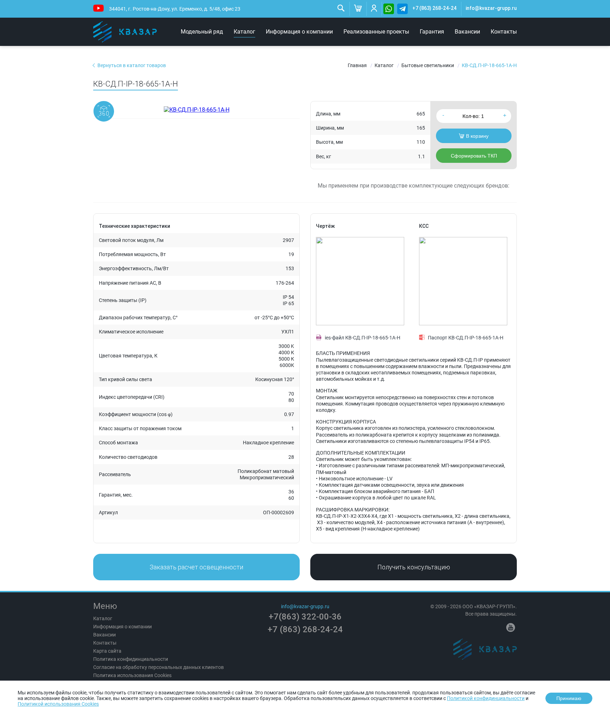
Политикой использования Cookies (58, 704)
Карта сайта (107, 651)
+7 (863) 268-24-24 (434, 8)
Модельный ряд (202, 31)
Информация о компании (299, 31)
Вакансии (467, 31)
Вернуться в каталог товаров (131, 65)
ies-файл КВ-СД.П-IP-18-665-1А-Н (362, 337)
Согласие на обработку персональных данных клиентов (158, 667)
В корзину (477, 136)
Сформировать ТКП (474, 156)
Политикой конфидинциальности (486, 698)
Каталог (244, 31)
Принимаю (568, 698)
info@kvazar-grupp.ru (491, 8)
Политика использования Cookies (132, 675)
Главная (357, 65)
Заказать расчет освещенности (196, 567)
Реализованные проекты (376, 31)
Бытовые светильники (427, 65)
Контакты (504, 31)
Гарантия (432, 31)
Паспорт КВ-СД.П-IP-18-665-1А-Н (465, 337)
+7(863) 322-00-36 (305, 617)
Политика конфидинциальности (130, 659)
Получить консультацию (413, 567)
